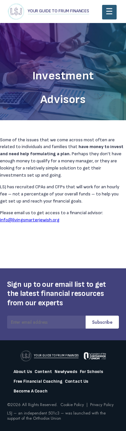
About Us (23, 371)
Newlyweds (66, 371)
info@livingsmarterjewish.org (29, 220)
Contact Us (77, 381)
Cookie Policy (72, 405)
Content (43, 371)
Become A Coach (30, 391)
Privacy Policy (102, 405)
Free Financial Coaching (38, 381)
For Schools (91, 371)
